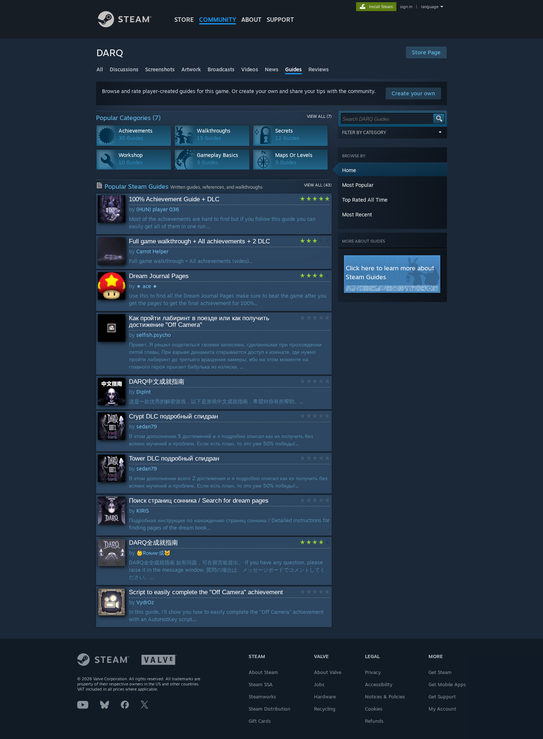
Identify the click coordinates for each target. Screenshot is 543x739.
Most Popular (357, 185)
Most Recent (357, 214)
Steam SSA (261, 684)
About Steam (263, 672)
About (251, 19)
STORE (184, 19)
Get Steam (440, 672)
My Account (442, 709)
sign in (406, 6)
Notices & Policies (385, 696)
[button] (392, 169)
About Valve (327, 672)
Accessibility (378, 684)
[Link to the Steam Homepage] (124, 25)
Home (349, 170)
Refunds (374, 721)
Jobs (319, 684)
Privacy (373, 672)
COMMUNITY (217, 19)
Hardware (325, 696)
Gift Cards (260, 721)
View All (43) (318, 185)
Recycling (324, 709)
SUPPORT (280, 19)
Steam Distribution (269, 709)
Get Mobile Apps (447, 684)
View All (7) (319, 116)
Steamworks (262, 696)
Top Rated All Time (364, 199)
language (429, 6)
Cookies (373, 709)
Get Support (442, 696)
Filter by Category (364, 132)
